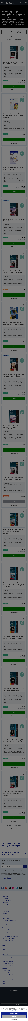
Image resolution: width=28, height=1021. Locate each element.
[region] (14, 1013)
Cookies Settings (14, 1019)
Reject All (14, 1016)
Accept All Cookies (14, 1013)
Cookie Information (13, 1010)
